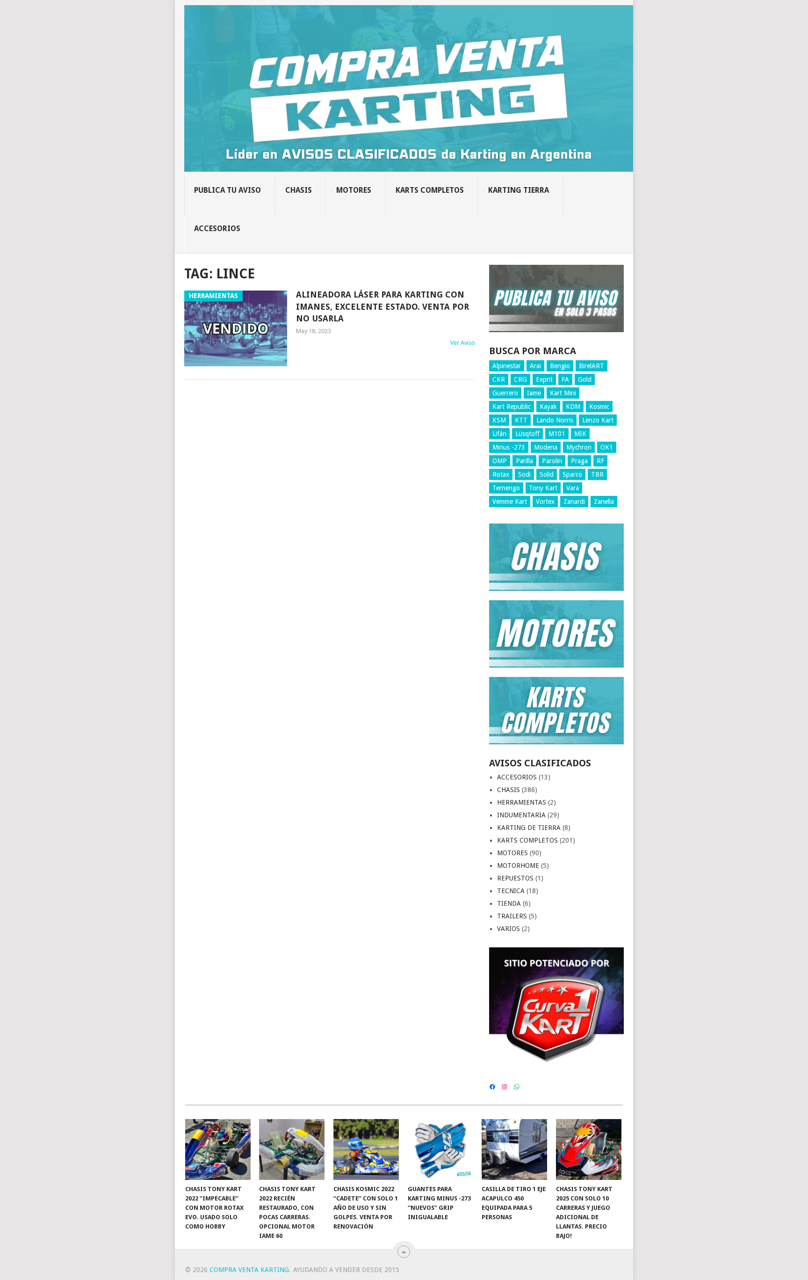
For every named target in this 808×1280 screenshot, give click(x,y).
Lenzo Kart (597, 420)
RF (600, 461)
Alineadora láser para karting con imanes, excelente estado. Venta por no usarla (382, 306)
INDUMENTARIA (521, 815)
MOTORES (353, 190)
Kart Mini (563, 393)
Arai (535, 366)
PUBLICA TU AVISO (227, 190)
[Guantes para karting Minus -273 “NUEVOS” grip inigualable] (440, 1149)
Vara (572, 488)
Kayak (548, 406)
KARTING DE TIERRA (529, 827)
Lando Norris (554, 420)
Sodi (524, 474)
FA (565, 379)
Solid (547, 474)
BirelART (591, 366)
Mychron (579, 447)
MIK (580, 433)
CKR (498, 379)
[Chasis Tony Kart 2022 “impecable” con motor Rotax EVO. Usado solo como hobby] (218, 1149)
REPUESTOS (515, 878)
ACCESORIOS (217, 228)
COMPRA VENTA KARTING (249, 1269)
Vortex (545, 501)
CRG (520, 379)
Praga (579, 461)
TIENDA (509, 903)
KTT (521, 420)
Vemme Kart (509, 501)
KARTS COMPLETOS (430, 190)
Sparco (572, 474)
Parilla (524, 461)
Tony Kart (543, 488)
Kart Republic (511, 406)
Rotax (500, 474)
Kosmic (599, 406)
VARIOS (508, 928)
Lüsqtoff (527, 433)
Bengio (560, 366)
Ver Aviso (462, 342)
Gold (585, 379)
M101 (556, 433)
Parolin (552, 461)
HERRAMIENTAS (521, 802)
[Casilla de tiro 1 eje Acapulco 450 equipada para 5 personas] (514, 1149)
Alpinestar (506, 366)
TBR (597, 474)
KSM (499, 420)
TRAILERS (512, 916)
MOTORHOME (518, 865)
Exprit (544, 379)
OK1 (606, 447)
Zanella (604, 501)
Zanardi (574, 501)
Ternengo (506, 488)
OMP (499, 461)
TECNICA (511, 891)
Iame (534, 393)
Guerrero (505, 393)
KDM (573, 406)
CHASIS (298, 190)
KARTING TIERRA (518, 190)
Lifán (499, 433)
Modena (545, 447)
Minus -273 (508, 447)
